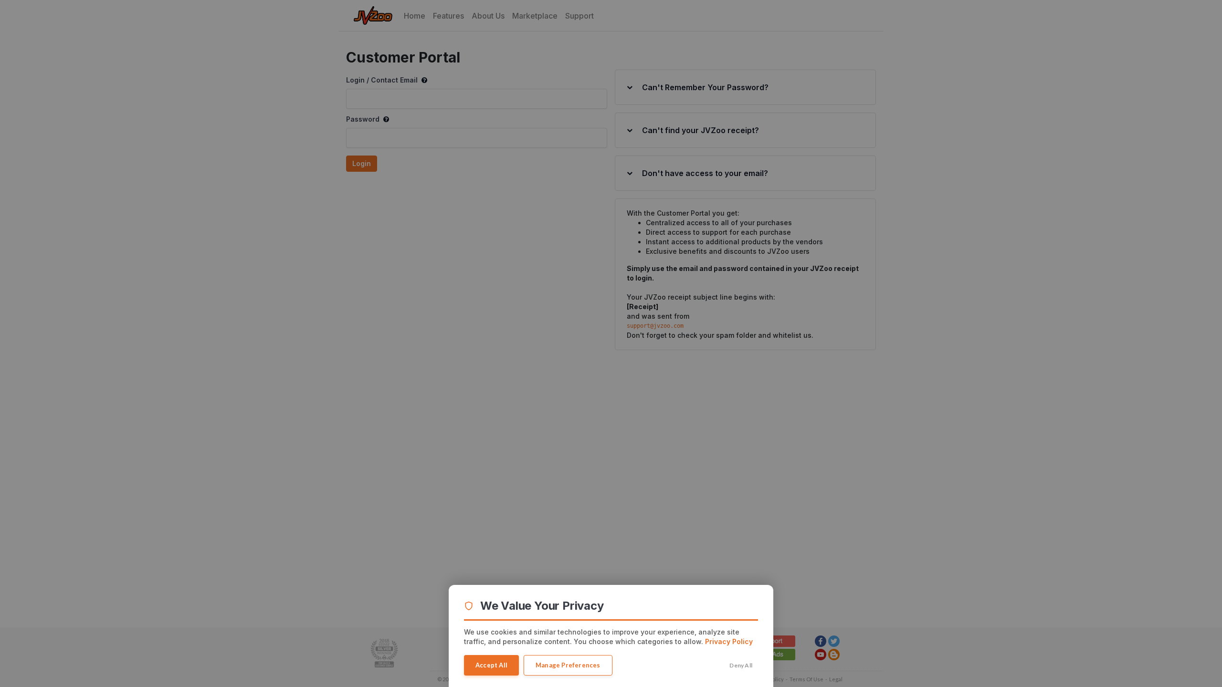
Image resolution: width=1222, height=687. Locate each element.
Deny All (740, 665)
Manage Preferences (568, 665)
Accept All (491, 665)
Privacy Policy (729, 641)
